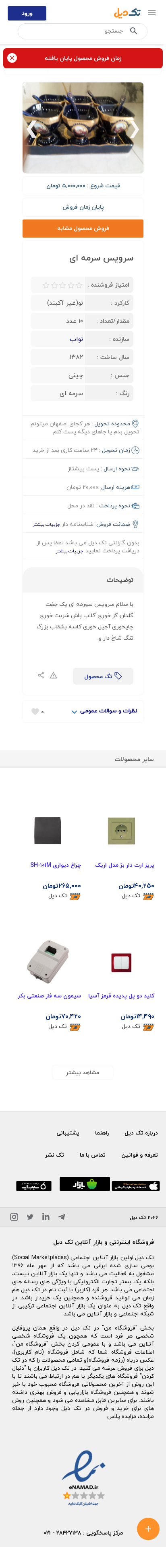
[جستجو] (133, 33)
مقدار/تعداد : (112, 321)
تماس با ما (93, 1155)
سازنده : (119, 339)
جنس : (120, 375)
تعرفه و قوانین (139, 1155)
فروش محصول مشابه (83, 228)
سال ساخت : (113, 357)
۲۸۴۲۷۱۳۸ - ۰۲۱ (62, 1533)
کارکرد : (120, 303)
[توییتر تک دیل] (30, 1218)
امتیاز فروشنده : (108, 284)
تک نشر (54, 1155)
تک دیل (131, 896)
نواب (76, 339)
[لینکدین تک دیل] (46, 1218)
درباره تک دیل (141, 1133)
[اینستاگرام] (14, 1218)
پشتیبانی (67, 1133)
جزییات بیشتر (46, 524)
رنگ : (122, 393)
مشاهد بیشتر (82, 1072)
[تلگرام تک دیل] (62, 1218)
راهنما (102, 1133)
